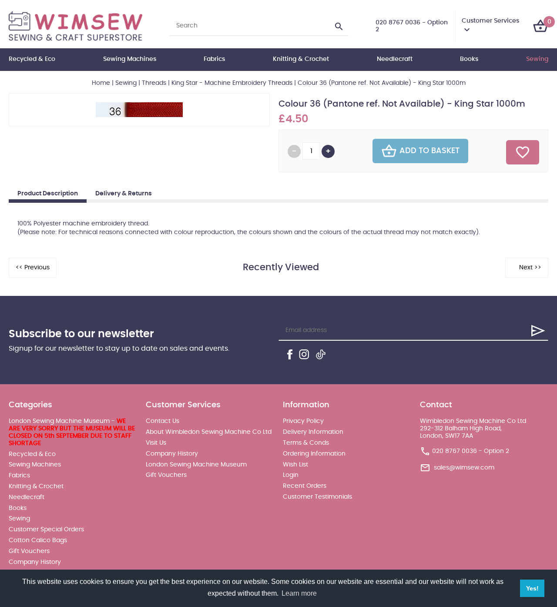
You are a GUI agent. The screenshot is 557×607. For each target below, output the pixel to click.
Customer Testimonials (317, 497)
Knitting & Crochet (301, 59)
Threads (154, 83)
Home (101, 83)
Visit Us (156, 443)
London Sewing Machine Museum (196, 465)
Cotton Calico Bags (38, 540)
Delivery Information (313, 432)
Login (291, 475)
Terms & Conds (306, 443)
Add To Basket (429, 151)
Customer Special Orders (46, 530)
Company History (35, 562)
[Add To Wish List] (522, 152)
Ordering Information (314, 454)
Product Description (47, 194)
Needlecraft (395, 59)
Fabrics (214, 59)
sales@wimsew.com (464, 468)
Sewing (537, 59)
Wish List (295, 465)
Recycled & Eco (32, 59)
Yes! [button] (532, 588)
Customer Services (490, 21)
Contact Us (162, 421)
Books (469, 59)
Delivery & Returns (123, 194)
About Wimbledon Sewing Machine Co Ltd (209, 432)
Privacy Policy (303, 421)
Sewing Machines (129, 59)
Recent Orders (304, 486)
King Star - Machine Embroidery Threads (231, 83)
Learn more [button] (299, 593)
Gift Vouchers (29, 551)
